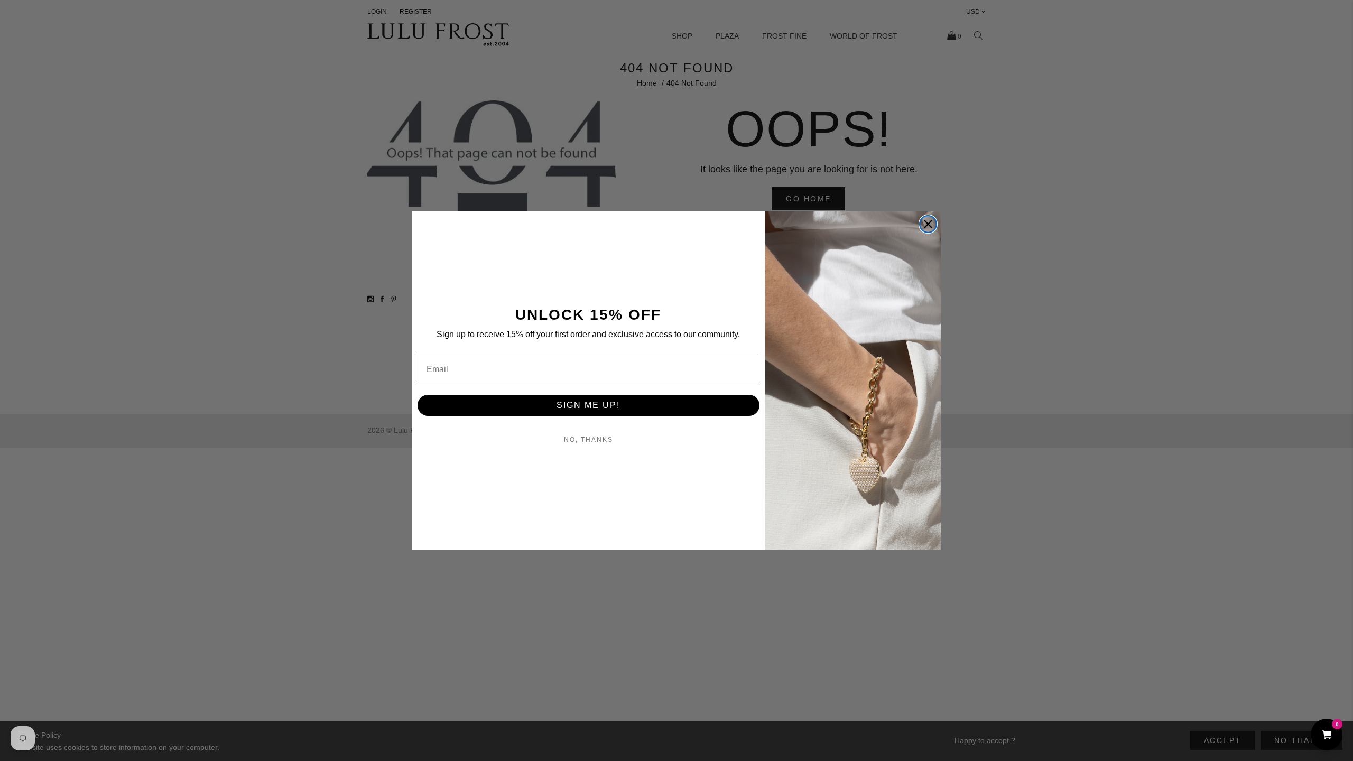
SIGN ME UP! (588, 405)
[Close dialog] (928, 224)
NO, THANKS (588, 439)
